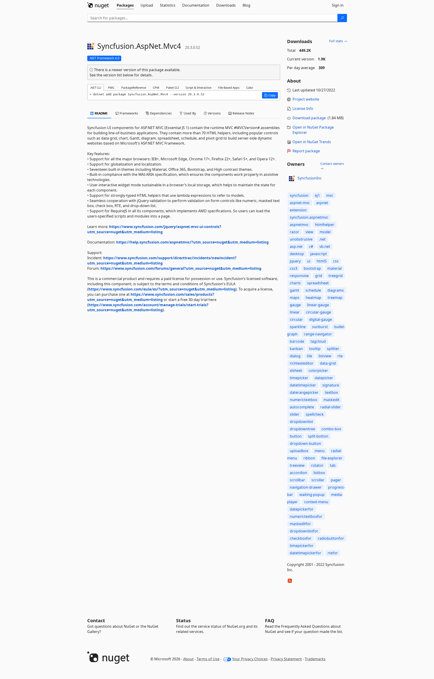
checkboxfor (300, 538)
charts (295, 282)
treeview (297, 465)
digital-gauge (320, 319)
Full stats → (338, 41)
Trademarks (315, 658)
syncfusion (299, 195)
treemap (335, 297)
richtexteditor (301, 363)
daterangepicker (304, 392)
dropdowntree (302, 428)
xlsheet (296, 370)
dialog (295, 355)
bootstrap (312, 268)
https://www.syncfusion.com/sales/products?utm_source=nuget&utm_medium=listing (150, 297)
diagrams (335, 290)
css (336, 261)
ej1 (317, 195)
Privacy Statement (286, 658)
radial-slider (330, 406)
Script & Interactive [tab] (198, 88)
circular (296, 319)
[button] (270, 95)
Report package (306, 150)
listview (324, 355)
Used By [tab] (189, 113)
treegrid (336, 275)
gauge (295, 304)
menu (320, 450)
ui (308, 261)
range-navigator (318, 334)
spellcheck (315, 414)
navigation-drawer (306, 487)
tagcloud (318, 341)
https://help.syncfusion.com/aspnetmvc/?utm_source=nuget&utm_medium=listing (192, 242)
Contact (96, 620)
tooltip (315, 348)
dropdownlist (301, 421)
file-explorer (331, 458)
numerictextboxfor (306, 516)
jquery (295, 261)
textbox (331, 392)
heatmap (313, 297)
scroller (317, 479)
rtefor (333, 552)
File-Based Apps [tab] (228, 88)
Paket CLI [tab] (172, 88)
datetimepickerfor (305, 552)
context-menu (316, 501)
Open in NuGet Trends (312, 141)
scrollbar (297, 479)
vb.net (324, 246)
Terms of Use (208, 658)
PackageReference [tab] (133, 88)
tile (309, 355)
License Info (303, 108)
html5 (322, 261)
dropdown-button (305, 443)
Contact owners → (332, 165)
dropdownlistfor (304, 531)
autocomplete (302, 406)
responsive (299, 275)
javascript (318, 253)
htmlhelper (324, 224)
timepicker (299, 377)
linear (295, 312)
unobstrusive (301, 239)
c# (311, 246)
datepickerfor (301, 509)
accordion (298, 472)
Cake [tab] (249, 88)
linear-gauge (318, 304)
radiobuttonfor (331, 538)
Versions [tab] (214, 113)
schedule (313, 290)
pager (336, 479)
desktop (297, 253)
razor (294, 231)
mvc (329, 195)
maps (294, 297)
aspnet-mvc (300, 202)
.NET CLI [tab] (95, 88)
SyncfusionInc (310, 178)
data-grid (328, 363)
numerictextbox (303, 399)
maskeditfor (300, 523)
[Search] (342, 18)
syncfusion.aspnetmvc (309, 217)
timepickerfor (301, 545)
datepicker (324, 377)
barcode (297, 341)
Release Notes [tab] (243, 113)
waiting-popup (312, 494)
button (296, 436)
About (188, 658)
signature (330, 385)
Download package (309, 117)
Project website (306, 99)
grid (318, 275)
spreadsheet (318, 282)
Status (183, 620)
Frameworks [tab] (128, 113)
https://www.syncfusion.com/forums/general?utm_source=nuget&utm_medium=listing (180, 268)
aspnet (322, 202)
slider (294, 414)
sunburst (320, 326)
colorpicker (318, 370)
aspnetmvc (299, 224)
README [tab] (101, 113)
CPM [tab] (156, 88)
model (325, 231)
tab (333, 465)
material (334, 268)
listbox (319, 472)
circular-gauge (318, 312)
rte (340, 355)
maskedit (331, 399)
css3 (293, 268)
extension (298, 210)
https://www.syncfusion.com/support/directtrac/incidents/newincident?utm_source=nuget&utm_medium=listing (161, 260)
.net (322, 239)
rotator (317, 465)
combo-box (331, 428)
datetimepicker (303, 385)
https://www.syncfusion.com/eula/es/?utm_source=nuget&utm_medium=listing (162, 289)
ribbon (309, 458)
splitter (333, 348)
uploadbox (299, 450)
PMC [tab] (111, 88)
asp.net (296, 246)
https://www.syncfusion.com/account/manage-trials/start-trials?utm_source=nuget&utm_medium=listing (147, 307)
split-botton (318, 436)
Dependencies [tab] (160, 113)
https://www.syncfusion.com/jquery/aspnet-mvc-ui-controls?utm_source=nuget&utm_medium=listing (154, 229)
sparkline (298, 326)
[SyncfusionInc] (292, 178)
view (309, 231)
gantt (294, 290)
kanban (296, 348)
